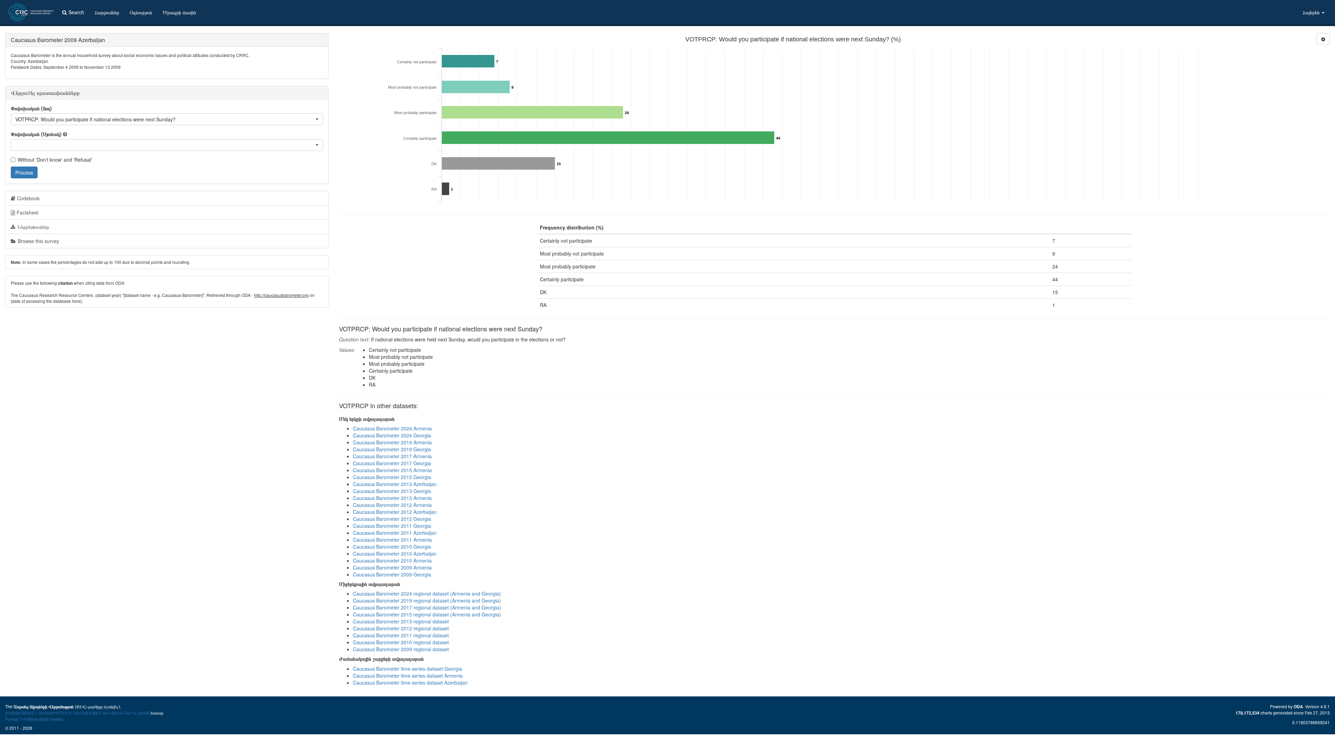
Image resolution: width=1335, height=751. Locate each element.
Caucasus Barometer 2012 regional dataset (401, 628)
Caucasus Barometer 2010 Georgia (392, 546)
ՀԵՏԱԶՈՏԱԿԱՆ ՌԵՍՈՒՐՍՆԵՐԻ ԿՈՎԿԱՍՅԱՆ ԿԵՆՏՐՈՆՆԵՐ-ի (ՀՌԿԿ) (78, 713)
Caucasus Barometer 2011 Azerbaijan (395, 532)
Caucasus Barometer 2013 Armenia (392, 497)
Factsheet (28, 212)
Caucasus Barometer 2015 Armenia (392, 470)
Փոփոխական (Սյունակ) (36, 133)
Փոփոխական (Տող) (31, 108)
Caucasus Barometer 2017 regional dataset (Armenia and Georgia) (427, 607)
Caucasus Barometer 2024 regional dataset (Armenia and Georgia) (427, 593)
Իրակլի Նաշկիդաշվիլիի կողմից (33, 718)
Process (24, 172)
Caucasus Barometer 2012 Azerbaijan (395, 511)
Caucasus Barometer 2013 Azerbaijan (395, 484)
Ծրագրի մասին (179, 12)
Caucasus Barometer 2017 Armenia (392, 456)
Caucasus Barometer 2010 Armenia (392, 560)
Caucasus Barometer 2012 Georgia (392, 518)
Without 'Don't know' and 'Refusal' (55, 159)
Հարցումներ (107, 12)
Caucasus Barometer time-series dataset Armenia (408, 675)
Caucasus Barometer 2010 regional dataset (401, 642)
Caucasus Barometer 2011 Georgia (392, 525)
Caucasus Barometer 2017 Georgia (392, 463)
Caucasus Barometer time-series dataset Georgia (407, 668)
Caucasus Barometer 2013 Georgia (392, 490)
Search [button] (76, 12)
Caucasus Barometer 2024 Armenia (392, 428)
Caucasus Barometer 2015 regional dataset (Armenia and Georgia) (427, 614)
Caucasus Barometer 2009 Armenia (392, 567)
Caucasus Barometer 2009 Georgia (392, 574)
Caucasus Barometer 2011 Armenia (392, 539)
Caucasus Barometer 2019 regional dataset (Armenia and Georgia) (427, 600)
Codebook (28, 198)
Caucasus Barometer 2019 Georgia (392, 449)
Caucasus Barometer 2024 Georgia (392, 435)
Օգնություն (141, 12)
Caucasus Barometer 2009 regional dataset (401, 649)
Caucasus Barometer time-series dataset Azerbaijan (410, 682)
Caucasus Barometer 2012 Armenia (392, 504)
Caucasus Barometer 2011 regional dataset (401, 635)
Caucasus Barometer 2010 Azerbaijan (395, 553)
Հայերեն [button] (1312, 12)
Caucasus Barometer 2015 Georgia (392, 477)
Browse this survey (38, 240)
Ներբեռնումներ (33, 226)
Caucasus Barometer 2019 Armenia (392, 442)
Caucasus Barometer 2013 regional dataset (401, 621)
